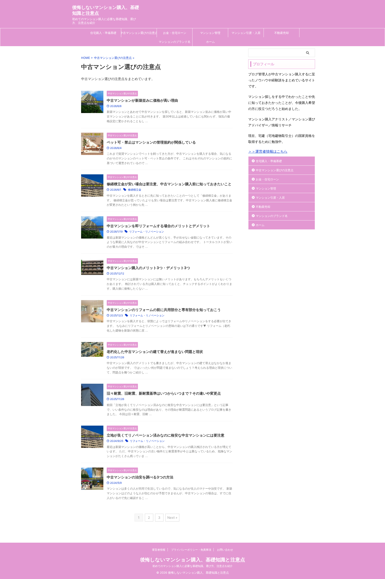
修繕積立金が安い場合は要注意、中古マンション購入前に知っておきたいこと (169, 184)
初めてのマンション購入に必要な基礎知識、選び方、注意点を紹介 (192, 566)
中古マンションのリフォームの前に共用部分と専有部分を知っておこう (164, 309)
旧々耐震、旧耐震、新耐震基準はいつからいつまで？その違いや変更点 (164, 393)
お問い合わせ (225, 549)
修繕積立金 (134, 189)
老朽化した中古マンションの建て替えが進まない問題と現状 (155, 351)
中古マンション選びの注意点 (139, 33)
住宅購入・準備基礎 (103, 33)
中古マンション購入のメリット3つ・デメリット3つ (148, 268)
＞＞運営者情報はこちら (267, 151)
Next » (172, 517)
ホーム (210, 41)
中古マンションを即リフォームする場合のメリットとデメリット (158, 226)
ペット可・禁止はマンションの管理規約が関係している (151, 142)
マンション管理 (210, 33)
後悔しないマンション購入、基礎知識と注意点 (192, 560)
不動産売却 (281, 33)
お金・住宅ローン (174, 33)
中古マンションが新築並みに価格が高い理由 (142, 100)
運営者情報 (158, 549)
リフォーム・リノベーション (146, 231)
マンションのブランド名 (174, 41)
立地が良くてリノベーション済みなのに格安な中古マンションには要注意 (165, 435)
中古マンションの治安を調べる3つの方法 (140, 477)
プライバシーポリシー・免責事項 (191, 549)
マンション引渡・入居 (245, 33)
